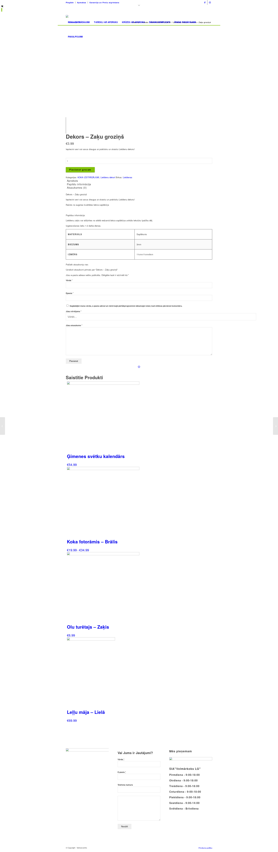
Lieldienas (127, 177)
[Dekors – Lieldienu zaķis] (2, 426)
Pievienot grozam (80, 170)
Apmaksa (81, 2)
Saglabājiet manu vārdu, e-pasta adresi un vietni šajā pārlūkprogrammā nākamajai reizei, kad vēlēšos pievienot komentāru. (126, 306)
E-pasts (122, 772)
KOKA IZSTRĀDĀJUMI (88, 177)
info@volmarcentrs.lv (190, 1)
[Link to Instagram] (209, 2)
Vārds (69, 280)
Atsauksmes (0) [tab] (77, 187)
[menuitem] (70, 2)
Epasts (70, 293)
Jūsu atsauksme (74, 325)
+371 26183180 (168, 1)
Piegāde (70, 2)
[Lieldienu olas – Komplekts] (275, 426)
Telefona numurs (125, 784)
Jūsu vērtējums (73, 311)
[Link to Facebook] (205, 2)
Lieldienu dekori (108, 177)
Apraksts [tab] (72, 180)
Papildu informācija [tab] (79, 184)
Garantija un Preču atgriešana (104, 2)
